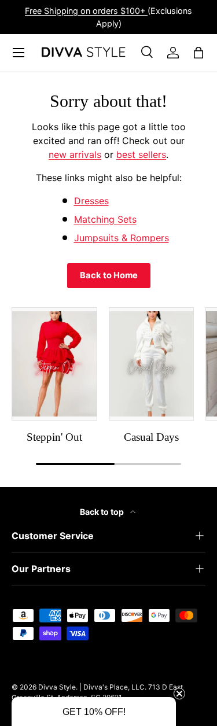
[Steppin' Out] (54, 364)
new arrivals (75, 154)
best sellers (141, 154)
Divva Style (57, 687)
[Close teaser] (179, 693)
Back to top (103, 512)
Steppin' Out (54, 437)
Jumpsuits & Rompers (121, 238)
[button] (94, 711)
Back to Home (109, 275)
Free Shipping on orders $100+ (86, 11)
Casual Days (151, 437)
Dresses (91, 201)
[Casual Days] (151, 364)
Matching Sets (105, 219)
